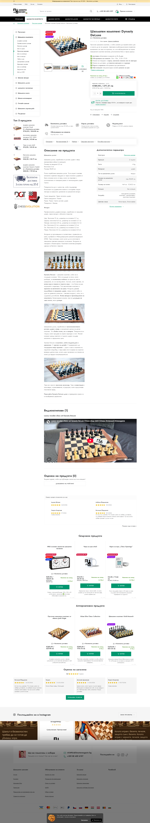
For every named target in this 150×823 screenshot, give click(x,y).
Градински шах (21, 69)
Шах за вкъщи (21, 56)
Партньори (16, 787)
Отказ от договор (50, 783)
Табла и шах (20, 59)
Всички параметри (116, 206)
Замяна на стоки (50, 774)
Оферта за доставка (124, 75)
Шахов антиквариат (25, 98)
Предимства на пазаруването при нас (24, 792)
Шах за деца (21, 49)
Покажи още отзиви (128, 526)
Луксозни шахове (23, 51)
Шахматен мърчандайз (26, 109)
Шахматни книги (23, 93)
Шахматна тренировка (83, 783)
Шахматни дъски (24, 83)
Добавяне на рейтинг (65, 484)
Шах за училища (22, 54)
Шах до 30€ (20, 72)
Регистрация (132, 4)
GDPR (47, 787)
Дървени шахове (22, 41)
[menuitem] (19, 19)
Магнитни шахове (22, 46)
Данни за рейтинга (113, 41)
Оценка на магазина (75, 669)
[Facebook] (118, 754)
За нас (32, 4)
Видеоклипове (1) (62, 142)
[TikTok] (126, 754)
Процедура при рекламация (53, 779)
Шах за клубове (21, 67)
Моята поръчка (49, 796)
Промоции (21, 32)
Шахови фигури (23, 78)
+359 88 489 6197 (106, 11)
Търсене (91, 11)
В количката (120, 93)
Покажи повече (75, 697)
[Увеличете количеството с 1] (100, 93)
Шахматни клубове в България (85, 787)
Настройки (84, 820)
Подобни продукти (104, 142)
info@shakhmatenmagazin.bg (79, 752)
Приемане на (97, 820)
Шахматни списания (82, 779)
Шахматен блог (17, 783)
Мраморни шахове (22, 64)
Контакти (40, 4)
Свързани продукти (87, 142)
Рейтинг (74, 142)
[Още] (130, 19)
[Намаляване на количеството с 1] (94, 93)
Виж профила (126, 715)
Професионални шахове (24, 43)
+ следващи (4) (83, 69)
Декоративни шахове (23, 62)
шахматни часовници (25, 88)
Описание (49, 142)
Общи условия (17, 4)
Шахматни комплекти (25, 37)
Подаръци (21, 114)
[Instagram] (122, 754)
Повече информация (97, 70)
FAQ (26, 4)
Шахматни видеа (81, 774)
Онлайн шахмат (23, 103)
